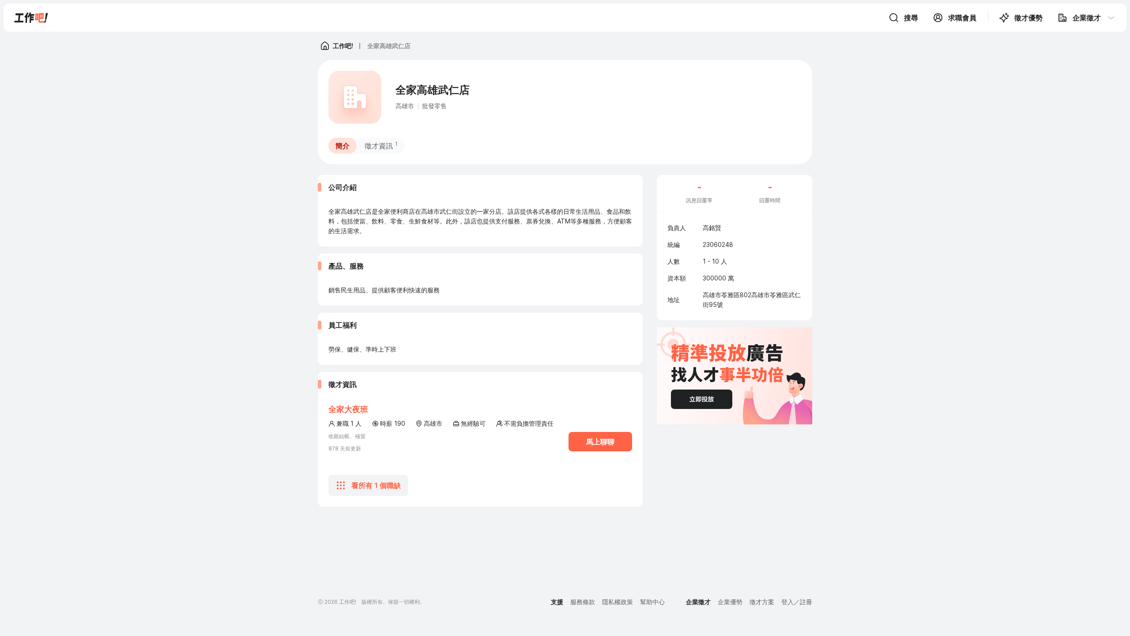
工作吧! (343, 45)
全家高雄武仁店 (389, 45)
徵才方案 (762, 602)
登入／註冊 (796, 602)
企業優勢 (730, 602)
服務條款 (582, 602)
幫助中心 (652, 602)
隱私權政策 (617, 602)
